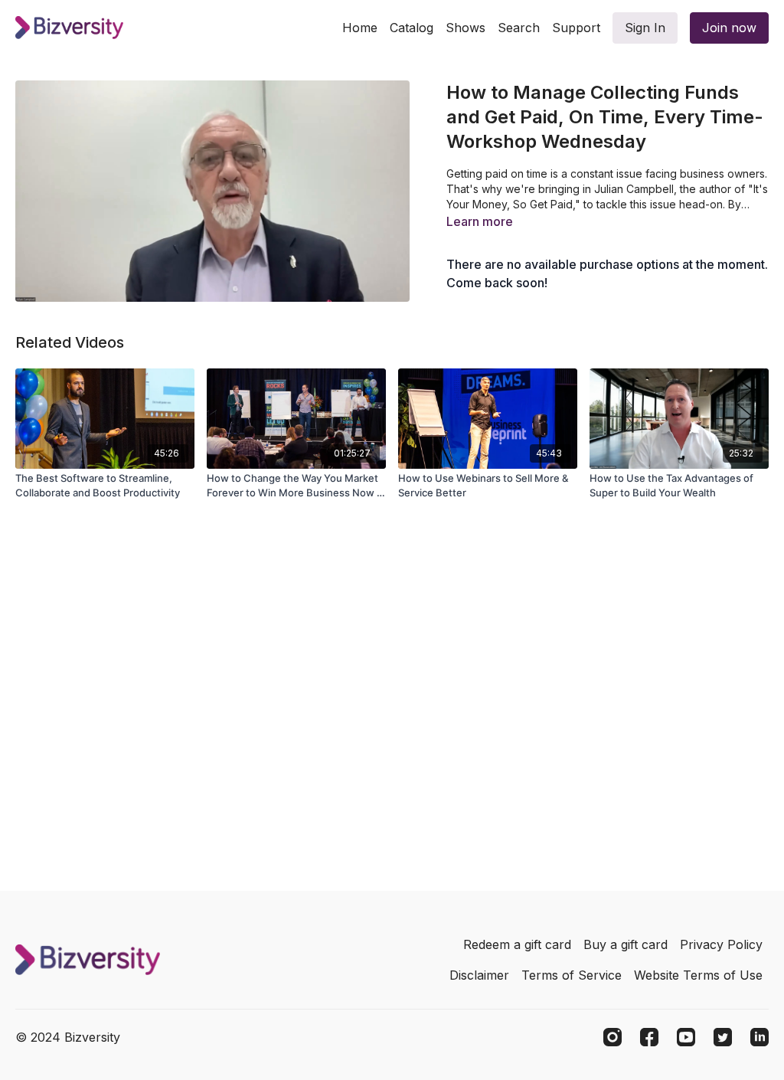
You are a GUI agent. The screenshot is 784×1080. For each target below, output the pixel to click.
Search (519, 27)
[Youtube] (686, 1037)
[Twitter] (723, 1037)
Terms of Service (571, 975)
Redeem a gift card (517, 944)
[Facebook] (649, 1037)
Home (359, 27)
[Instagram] (612, 1037)
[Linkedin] (759, 1037)
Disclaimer (479, 975)
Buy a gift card (625, 944)
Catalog (411, 27)
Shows (465, 27)
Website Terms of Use (698, 975)
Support (576, 27)
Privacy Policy (721, 944)
